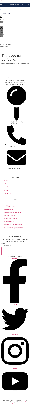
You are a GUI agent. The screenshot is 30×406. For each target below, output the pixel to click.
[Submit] (3, 251)
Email (3, 243)
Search (2, 22)
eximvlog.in (3, 1)
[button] (6, 14)
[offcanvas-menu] (3, 52)
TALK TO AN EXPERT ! (5, 44)
